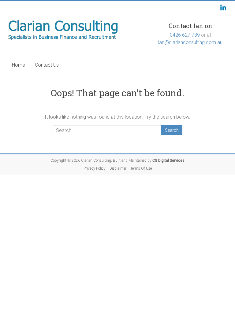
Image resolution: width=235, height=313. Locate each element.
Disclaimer (118, 168)
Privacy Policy (95, 168)
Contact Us (47, 65)
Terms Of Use (141, 168)
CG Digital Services (168, 160)
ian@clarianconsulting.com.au (190, 42)
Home (18, 65)
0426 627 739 (185, 35)
